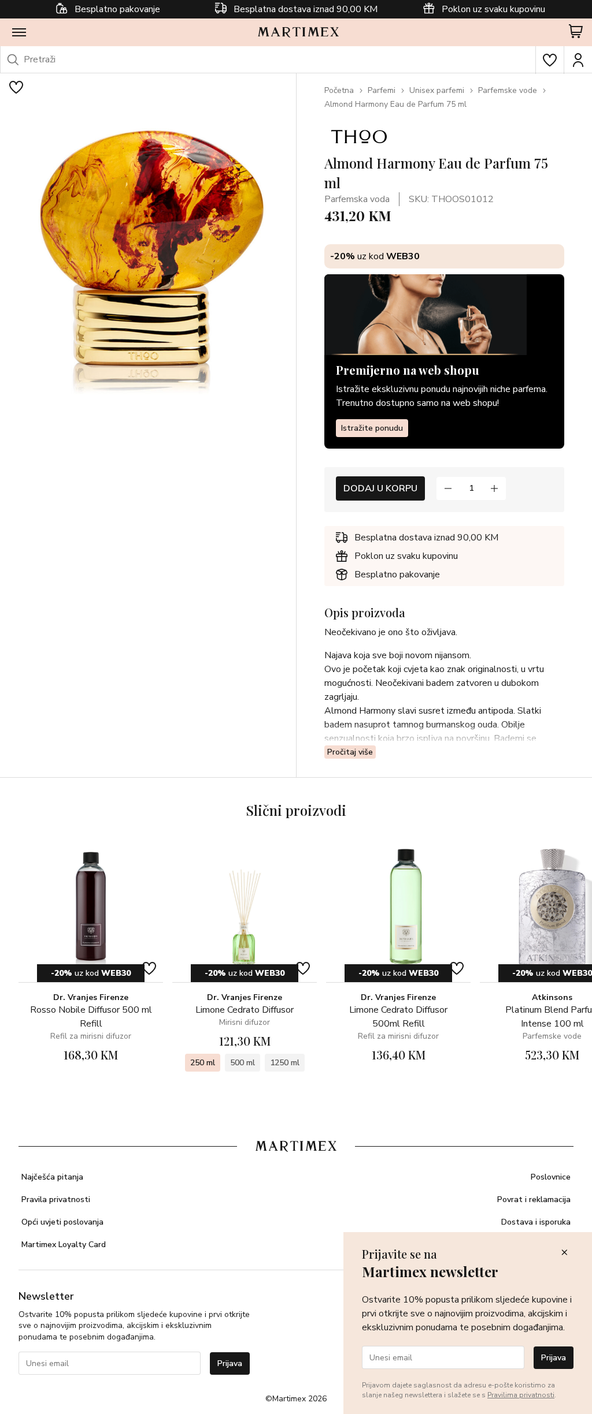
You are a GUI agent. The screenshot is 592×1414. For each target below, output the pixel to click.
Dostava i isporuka (536, 1222)
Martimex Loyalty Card (63, 1244)
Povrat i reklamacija (534, 1199)
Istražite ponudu (372, 428)
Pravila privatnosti (55, 1199)
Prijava (229, 1363)
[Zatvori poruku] (564, 1253)
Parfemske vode (507, 90)
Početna (339, 90)
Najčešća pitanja (52, 1177)
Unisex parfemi (436, 90)
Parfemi (381, 90)
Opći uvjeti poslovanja (62, 1222)
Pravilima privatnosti (520, 1395)
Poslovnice (551, 1177)
